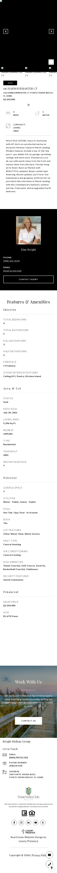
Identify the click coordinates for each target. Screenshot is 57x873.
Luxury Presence (28, 840)
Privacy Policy (40, 855)
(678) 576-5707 (15, 766)
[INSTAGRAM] (21, 822)
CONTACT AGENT (28, 279)
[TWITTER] (42, 822)
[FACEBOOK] (14, 822)
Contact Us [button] (28, 721)
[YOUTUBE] (35, 822)
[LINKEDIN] (28, 822)
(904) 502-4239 (11, 261)
